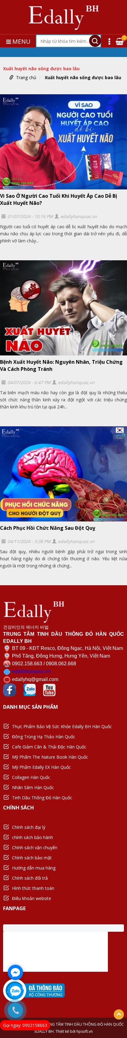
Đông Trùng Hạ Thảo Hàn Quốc (43, 737)
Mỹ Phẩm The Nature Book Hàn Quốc (50, 757)
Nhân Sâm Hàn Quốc (33, 787)
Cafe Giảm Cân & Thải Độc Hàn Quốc (49, 747)
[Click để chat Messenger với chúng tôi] (15, 972)
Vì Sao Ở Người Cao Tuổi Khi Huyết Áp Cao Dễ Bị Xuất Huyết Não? (58, 199)
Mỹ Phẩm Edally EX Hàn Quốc (41, 767)
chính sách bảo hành (32, 837)
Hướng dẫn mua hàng (33, 868)
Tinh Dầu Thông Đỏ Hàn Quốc (42, 798)
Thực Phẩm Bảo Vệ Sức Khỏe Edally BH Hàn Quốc (62, 726)
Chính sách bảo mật (32, 858)
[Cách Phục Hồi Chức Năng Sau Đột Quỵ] (63, 473)
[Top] (119, 1014)
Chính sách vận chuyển (34, 847)
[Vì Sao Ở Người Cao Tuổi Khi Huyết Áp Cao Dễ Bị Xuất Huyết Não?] (63, 141)
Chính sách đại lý (28, 827)
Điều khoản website (31, 898)
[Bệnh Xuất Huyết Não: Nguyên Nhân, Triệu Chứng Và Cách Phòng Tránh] (63, 307)
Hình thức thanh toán (33, 888)
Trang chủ (26, 77)
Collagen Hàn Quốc (31, 777)
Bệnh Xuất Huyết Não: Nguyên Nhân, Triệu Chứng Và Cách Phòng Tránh (61, 365)
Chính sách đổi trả (30, 878)
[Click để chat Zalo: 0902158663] (15, 991)
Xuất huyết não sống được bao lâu (83, 77)
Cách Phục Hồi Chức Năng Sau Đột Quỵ (47, 528)
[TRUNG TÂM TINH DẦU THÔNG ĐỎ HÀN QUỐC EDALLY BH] (63, 17)
